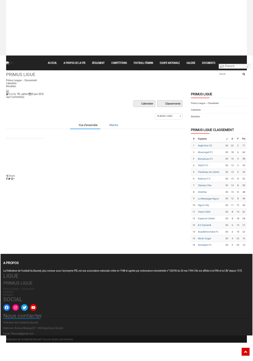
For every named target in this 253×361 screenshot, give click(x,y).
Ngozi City (203, 205)
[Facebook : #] (6, 307)
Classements (173, 103)
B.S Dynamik (204, 225)
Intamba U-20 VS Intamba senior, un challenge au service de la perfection (95, 10)
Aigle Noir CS (205, 145)
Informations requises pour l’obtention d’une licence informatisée (90, 16)
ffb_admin (22, 94)
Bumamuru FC (205, 158)
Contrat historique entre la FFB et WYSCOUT (77, 3)
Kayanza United (206, 218)
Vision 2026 (204, 211)
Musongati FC (205, 152)
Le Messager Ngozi (208, 198)
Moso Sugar (204, 238)
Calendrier (147, 103)
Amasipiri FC (205, 245)
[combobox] (168, 116)
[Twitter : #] (24, 307)
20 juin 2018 (37, 94)
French (229, 66)
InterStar (202, 192)
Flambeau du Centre (208, 172)
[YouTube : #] (33, 307)
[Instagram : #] (15, 307)
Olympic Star (205, 185)
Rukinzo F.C (204, 178)
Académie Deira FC (208, 231)
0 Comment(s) (16, 96)
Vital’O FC (203, 165)
